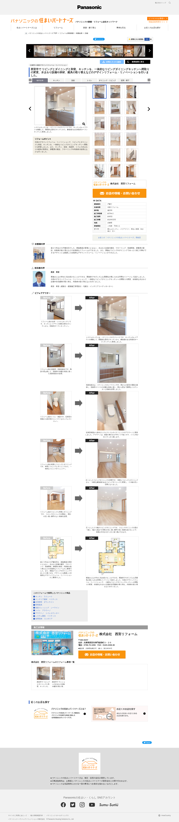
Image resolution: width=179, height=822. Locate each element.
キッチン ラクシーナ (43, 597)
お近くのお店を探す (152, 28)
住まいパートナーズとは (27, 28)
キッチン (56, 80)
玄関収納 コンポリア (43, 619)
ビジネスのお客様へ (157, 18)
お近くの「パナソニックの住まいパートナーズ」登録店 (119, 237)
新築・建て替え (89, 28)
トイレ (89, 80)
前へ (30, 51)
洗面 (73, 80)
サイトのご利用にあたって (17, 815)
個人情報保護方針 (36, 815)
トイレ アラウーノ (43, 610)
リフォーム (58, 28)
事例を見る (121, 28)
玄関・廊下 (125, 80)
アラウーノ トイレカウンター (47, 613)
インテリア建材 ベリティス (46, 599)
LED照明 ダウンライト (44, 602)
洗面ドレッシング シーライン (47, 608)
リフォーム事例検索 (66, 33)
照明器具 (38, 605)
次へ (149, 51)
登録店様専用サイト (157, 22)
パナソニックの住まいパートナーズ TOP (42, 33)
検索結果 (79, 33)
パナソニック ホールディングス (57, 815)
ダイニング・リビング (107, 80)
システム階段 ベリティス (45, 616)
